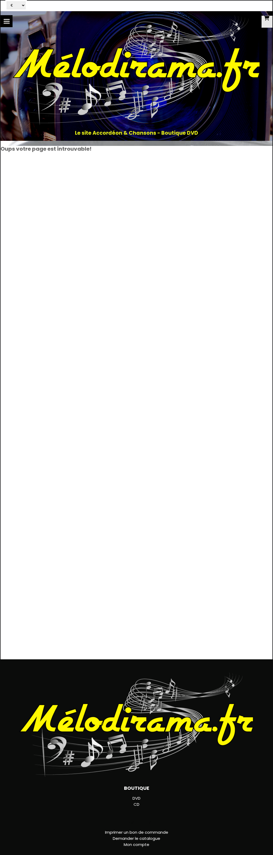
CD (136, 804)
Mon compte (136, 844)
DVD (136, 798)
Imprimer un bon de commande (136, 832)
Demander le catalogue (136, 838)
